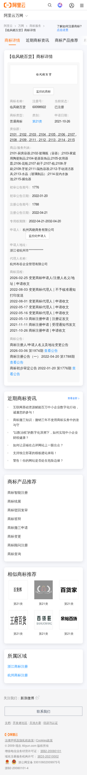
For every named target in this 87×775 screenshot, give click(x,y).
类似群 (14, 129)
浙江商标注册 (17, 666)
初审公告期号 (19, 187)
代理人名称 (18, 258)
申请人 (14, 229)
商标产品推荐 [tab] (66, 40)
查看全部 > (74, 398)
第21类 (37, 121)
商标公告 (16, 338)
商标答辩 (14, 518)
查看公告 (51, 350)
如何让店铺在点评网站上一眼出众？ (38, 445)
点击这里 (62, 30)
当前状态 (61, 101)
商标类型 (16, 115)
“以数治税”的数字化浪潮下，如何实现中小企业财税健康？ (45, 435)
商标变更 (14, 536)
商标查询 (14, 553)
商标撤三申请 (17, 527)
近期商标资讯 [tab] (37, 40)
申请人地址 (18, 245)
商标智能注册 (17, 492)
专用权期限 (18, 221)
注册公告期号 (19, 204)
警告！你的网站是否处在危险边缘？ (38, 460)
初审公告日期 (19, 195)
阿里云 (8, 25)
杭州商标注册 (17, 675)
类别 (35, 115)
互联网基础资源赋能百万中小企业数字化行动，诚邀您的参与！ (46, 409)
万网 (21, 25)
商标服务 (35, 25)
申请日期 (61, 115)
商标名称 (16, 101)
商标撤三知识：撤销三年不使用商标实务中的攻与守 (46, 422)
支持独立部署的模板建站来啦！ (35, 452)
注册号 (37, 101)
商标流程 (16, 272)
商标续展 (14, 501)
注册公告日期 (19, 212)
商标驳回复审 (17, 509)
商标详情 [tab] (12, 40)
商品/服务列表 (20, 147)
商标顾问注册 (17, 544)
